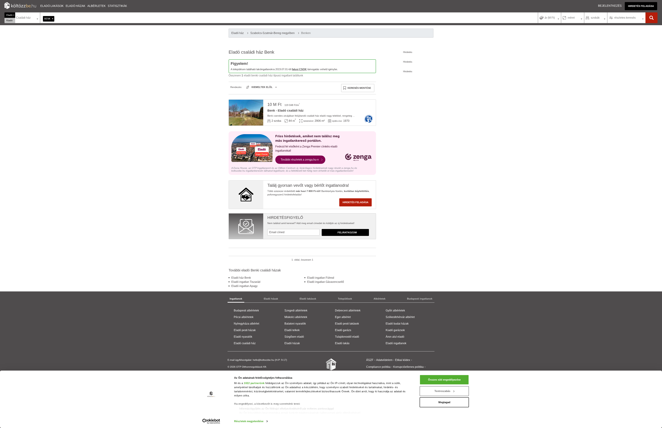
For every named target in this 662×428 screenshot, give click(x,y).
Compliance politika (378, 366)
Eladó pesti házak (245, 330)
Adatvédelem (384, 360)
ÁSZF (369, 360)
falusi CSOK (299, 69)
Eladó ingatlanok (396, 343)
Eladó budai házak (397, 323)
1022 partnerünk (254, 383)
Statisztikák (117, 5)
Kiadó (9, 20)
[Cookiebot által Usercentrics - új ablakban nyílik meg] (211, 421)
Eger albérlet (343, 317)
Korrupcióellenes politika (408, 366)
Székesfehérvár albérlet (400, 317)
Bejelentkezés (610, 5)
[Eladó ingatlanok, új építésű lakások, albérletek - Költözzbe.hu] (331, 366)
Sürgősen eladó (294, 336)
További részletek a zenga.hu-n (300, 159)
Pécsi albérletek (243, 317)
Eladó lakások (52, 5)
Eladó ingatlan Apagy (244, 286)
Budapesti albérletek (246, 310)
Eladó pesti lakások (347, 323)
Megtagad (444, 402)
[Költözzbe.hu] (20, 6)
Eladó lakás (342, 343)
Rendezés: (236, 87)
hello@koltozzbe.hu (263, 360)
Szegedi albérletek (295, 310)
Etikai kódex (402, 360)
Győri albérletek (395, 310)
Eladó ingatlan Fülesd (320, 277)
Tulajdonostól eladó (347, 336)
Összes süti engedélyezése (444, 379)
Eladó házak (75, 5)
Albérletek (96, 5)
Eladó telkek (292, 330)
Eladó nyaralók (243, 336)
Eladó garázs (343, 330)
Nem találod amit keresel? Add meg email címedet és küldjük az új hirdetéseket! (310, 223)
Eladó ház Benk (241, 277)
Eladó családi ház (245, 343)
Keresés (651, 17)
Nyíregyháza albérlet (246, 323)
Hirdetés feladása (641, 6)
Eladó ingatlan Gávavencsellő (325, 281)
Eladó (9, 15)
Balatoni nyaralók (295, 323)
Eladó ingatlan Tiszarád (245, 281)
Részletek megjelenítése (248, 421)
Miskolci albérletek (295, 317)
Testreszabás (442, 391)
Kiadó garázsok (395, 330)
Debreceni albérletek (347, 310)
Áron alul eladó (395, 336)
